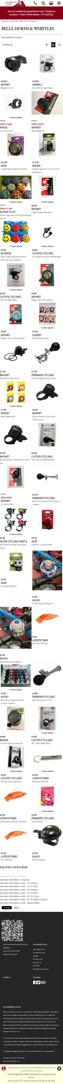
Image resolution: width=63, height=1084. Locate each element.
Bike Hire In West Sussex (11, 1061)
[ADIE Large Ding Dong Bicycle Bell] (16, 155)
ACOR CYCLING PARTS (13, 541)
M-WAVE (6, 253)
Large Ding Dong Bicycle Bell (13, 169)
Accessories (14, 21)
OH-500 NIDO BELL (8, 300)
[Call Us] (35, 2)
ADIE (4, 166)
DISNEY (37, 335)
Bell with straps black (9, 378)
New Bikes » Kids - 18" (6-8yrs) (23, 889)
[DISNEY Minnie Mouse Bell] (47, 324)
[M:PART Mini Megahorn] (47, 113)
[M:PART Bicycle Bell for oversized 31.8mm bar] (47, 402)
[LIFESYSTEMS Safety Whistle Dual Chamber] (16, 807)
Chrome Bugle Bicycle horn (44, 378)
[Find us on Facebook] (35, 983)
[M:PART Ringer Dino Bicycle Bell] (47, 286)
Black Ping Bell (38, 859)
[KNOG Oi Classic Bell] (16, 113)
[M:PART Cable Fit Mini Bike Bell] (47, 198)
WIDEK (36, 166)
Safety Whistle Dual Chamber (13, 821)
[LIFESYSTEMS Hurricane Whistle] (47, 629)
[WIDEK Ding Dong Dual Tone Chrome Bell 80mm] (47, 155)
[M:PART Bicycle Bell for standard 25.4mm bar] (16, 445)
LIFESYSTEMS (40, 640)
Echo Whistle (6, 859)
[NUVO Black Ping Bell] (47, 845)
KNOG (3, 127)
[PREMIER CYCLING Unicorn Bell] (47, 807)
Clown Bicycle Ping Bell (42, 603)
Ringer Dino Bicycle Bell (42, 300)
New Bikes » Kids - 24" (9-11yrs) (24, 896)
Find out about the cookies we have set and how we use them (31, 1081)
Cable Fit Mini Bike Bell (42, 212)
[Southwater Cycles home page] (16, 3)
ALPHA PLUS (7, 212)
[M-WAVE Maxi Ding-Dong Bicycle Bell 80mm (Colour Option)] (16, 242)
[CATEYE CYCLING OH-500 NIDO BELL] (16, 286)
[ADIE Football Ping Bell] (16, 572)
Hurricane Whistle (39, 643)
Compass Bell (7, 504)
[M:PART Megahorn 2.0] (16, 73)
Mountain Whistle (40, 781)
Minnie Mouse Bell (40, 338)
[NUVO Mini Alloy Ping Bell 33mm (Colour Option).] (16, 686)
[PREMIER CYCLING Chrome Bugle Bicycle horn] (47, 364)
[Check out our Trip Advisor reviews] (43, 983)
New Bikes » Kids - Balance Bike (24, 902)
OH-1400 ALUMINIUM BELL (43, 459)
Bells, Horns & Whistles (28, 21)
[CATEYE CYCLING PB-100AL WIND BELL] (47, 729)
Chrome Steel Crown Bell (11, 743)
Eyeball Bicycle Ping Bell (10, 662)
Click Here (45, 969)
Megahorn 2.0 (7, 88)
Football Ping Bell (8, 586)
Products (5, 21)
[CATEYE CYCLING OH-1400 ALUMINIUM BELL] (47, 445)
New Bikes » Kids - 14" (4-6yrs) (23, 883)
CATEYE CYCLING (42, 253)
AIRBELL (37, 84)
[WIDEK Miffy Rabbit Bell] (16, 402)
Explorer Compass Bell (42, 544)
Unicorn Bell (37, 821)
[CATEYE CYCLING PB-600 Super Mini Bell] (16, 767)
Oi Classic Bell (6, 131)
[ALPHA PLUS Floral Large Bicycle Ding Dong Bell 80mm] (16, 198)
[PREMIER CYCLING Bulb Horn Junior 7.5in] (47, 686)
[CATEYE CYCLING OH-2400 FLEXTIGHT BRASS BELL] (47, 242)
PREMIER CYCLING (43, 375)
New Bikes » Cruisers (19, 879)
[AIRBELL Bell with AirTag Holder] (47, 73)
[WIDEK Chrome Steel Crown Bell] (16, 729)
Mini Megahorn (38, 131)
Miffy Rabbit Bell (8, 416)
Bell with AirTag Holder (42, 88)
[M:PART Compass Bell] (16, 487)
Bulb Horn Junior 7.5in (42, 700)
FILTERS (6, 44)
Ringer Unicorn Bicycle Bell (13, 338)
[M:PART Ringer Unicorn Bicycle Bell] (16, 324)
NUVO (36, 600)
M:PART (5, 84)
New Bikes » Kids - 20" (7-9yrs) (23, 892)
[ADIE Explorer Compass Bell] (47, 530)
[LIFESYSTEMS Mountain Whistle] (47, 767)
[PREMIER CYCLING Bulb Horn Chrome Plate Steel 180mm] (47, 487)
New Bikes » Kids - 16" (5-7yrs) (23, 886)
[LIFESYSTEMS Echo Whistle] (16, 845)
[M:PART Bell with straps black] (16, 364)
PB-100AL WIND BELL (41, 743)
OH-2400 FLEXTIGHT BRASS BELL (46, 256)
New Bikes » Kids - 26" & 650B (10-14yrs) (28, 899)
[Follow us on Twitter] (38, 983)
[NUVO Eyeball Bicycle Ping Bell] (16, 647)
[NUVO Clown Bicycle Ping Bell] (47, 589)
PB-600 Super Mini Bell (11, 781)
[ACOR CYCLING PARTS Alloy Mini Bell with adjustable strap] (16, 530)
